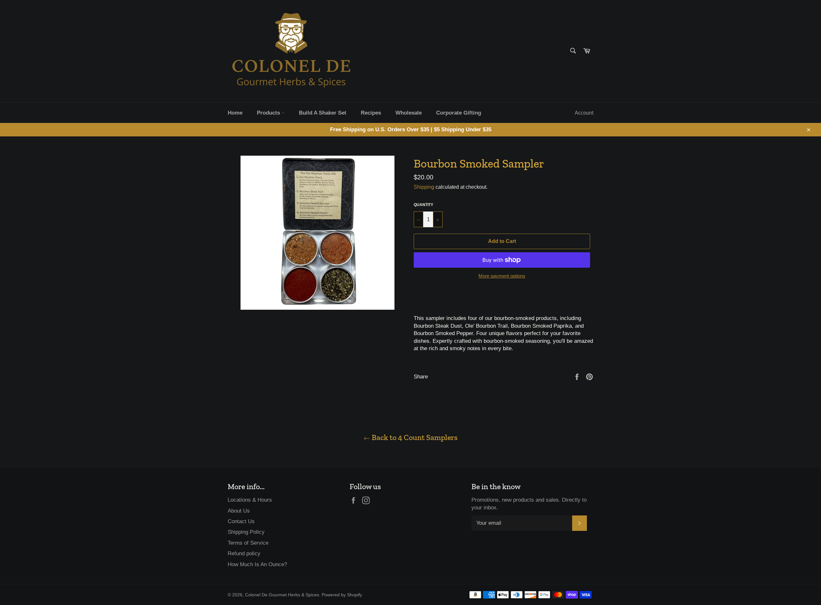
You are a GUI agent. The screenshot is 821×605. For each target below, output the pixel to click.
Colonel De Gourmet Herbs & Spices (282, 594)
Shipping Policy (246, 532)
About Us (239, 511)
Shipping (424, 187)
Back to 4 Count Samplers (414, 437)
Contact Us (241, 521)
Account (584, 113)
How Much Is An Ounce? (257, 564)
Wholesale (408, 113)
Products (269, 113)
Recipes (371, 113)
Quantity (423, 205)
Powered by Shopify (342, 594)
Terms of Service (248, 543)
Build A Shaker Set (322, 113)
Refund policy (244, 553)
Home (235, 113)
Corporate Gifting (458, 113)
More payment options (501, 276)
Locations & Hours (250, 500)
